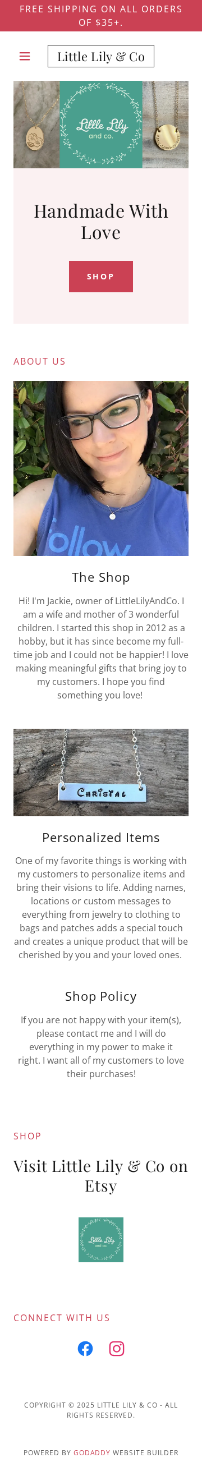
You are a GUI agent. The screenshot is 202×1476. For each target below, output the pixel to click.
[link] (101, 56)
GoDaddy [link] (92, 1452)
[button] (26, 56)
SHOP (101, 276)
